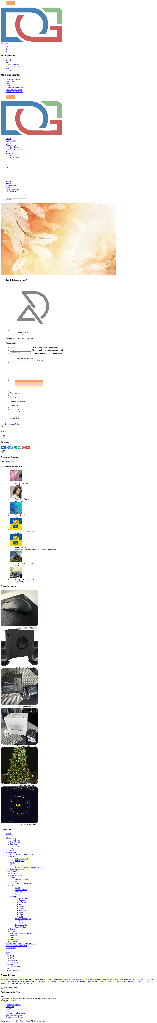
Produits (8, 70)
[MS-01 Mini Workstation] (19, 705)
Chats (21, 923)
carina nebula (139, 981)
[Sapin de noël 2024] (19, 783)
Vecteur (8, 188)
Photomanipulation (17, 865)
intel (126, 979)
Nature (12, 877)
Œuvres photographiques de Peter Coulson (21, 944)
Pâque (12, 958)
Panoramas (9, 836)
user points (115, 981)
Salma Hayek (15, 966)
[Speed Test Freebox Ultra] (19, 823)
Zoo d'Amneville (21, 925)
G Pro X (16, 979)
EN (7, 49)
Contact (8, 83)
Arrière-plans (19, 861)
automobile (11, 984)
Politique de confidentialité (15, 88)
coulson (82, 981)
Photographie (10, 873)
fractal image (89, 979)
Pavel (12, 850)
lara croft (31, 979)
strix (150, 979)
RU (7, 51)
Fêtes (7, 954)
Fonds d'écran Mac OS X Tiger (21, 854)
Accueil (8, 60)
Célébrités (9, 964)
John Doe (13, 844)
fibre (146, 979)
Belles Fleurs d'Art (12, 190)
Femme (17, 888)
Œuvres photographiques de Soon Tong (29, 867)
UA (7, 47)
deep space (9, 979)
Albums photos (11, 838)
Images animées (11, 942)
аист (132, 981)
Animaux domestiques (23, 919)
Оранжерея (90, 981)
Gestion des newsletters (14, 92)
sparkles (60, 979)
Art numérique (11, 185)
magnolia (98, 979)
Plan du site (10, 81)
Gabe (12, 848)
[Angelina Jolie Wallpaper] (16, 497)
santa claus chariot (50, 979)
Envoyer (11, 462)
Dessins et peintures (17, 869)
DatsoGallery (16, 424)
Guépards (22, 910)
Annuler (4, 462)
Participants (14, 64)
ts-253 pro (148, 981)
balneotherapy (125, 981)
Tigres (21, 915)
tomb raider (64, 981)
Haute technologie (16, 875)
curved (76, 981)
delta (130, 979)
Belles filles (19, 892)
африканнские (115, 979)
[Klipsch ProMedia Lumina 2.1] (19, 665)
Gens (12, 886)
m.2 (70, 979)
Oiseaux (22, 904)
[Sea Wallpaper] (16, 513)
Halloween (14, 960)
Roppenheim (14, 935)
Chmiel (17, 846)
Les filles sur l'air (21, 890)
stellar (17, 981)
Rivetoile (26, 981)
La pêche (9, 950)
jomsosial (103, 981)
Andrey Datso (25, 1021)
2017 (18, 984)
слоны (71, 981)
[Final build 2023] (16, 578)
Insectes (13, 929)
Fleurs (17, 881)
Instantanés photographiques (20, 933)
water (41, 981)
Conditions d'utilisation (14, 90)
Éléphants (22, 902)
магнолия (24, 979)
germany (11, 981)
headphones (55, 981)
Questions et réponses (13, 79)
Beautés (17, 894)
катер (37, 979)
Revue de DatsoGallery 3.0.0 (16, 946)
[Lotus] (16, 481)
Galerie (8, 62)
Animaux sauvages (22, 898)
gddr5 (135, 979)
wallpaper (46, 981)
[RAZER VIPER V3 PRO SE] (19, 626)
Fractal (12, 863)
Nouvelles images (16, 66)
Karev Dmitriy (15, 842)
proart (97, 981)
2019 (3, 979)
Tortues (22, 900)
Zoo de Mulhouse (21, 927)
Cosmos (8, 952)
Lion (21, 917)
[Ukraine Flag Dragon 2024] (16, 529)
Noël (12, 956)
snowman (140, 979)
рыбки (81, 979)
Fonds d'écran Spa (12, 871)
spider (109, 981)
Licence (8, 85)
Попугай (75, 979)
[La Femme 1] (16, 561)
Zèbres (21, 908)
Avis (7, 68)
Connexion (5, 43)
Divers (8, 968)
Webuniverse (15, 840)
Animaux (13, 896)
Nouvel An (14, 962)
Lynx (21, 912)
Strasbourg (14, 931)
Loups (21, 906)
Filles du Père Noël (12, 939)
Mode (12, 937)
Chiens (21, 921)
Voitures (8, 834)
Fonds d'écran (11, 948)
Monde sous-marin (21, 879)
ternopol (4, 984)
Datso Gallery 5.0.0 (13, 971)
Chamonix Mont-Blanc (23, 883)
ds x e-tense (34, 981)
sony (41, 979)
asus (20, 981)
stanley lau (106, 979)
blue (123, 979)
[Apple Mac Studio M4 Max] (19, 744)
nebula (66, 979)
